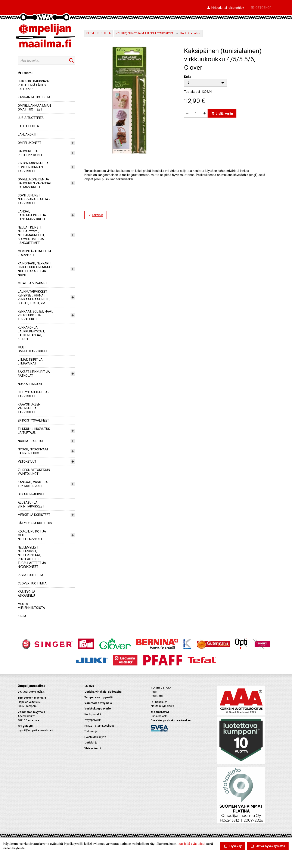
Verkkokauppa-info (97, 708)
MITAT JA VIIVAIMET (32, 283)
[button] (225, 8)
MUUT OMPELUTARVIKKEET (33, 349)
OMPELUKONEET (29, 143)
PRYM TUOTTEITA (30, 575)
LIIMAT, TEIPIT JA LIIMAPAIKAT (30, 361)
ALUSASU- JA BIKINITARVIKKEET (31, 504)
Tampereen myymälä (98, 697)
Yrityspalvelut (92, 719)
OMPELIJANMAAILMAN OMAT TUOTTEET (34, 107)
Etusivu (25, 73)
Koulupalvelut (92, 714)
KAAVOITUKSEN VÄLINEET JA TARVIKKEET (29, 408)
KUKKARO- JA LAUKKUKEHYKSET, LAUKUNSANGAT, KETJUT (31, 333)
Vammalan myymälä (98, 703)
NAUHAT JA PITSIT (31, 441)
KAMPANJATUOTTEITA (34, 97)
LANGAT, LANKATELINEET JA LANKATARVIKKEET (32, 215)
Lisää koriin (222, 113)
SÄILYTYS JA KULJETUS (35, 523)
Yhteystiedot (92, 748)
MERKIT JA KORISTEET (34, 515)
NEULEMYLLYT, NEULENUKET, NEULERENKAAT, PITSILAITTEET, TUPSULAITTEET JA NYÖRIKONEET (32, 557)
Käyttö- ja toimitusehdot (99, 725)
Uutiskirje (90, 742)
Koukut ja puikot (190, 33)
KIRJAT (23, 616)
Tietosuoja (90, 731)
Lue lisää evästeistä (191, 844)
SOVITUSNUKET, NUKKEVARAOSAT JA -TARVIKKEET (34, 199)
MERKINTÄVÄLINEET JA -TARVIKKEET (34, 253)
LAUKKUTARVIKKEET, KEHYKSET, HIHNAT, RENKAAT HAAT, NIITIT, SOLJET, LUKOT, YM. (34, 297)
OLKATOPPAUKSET (31, 494)
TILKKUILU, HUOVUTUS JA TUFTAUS (34, 431)
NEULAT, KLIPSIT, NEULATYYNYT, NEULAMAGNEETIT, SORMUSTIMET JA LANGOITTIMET (31, 235)
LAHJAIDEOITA (28, 126)
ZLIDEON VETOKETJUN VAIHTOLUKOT (34, 472)
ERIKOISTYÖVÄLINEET (33, 420)
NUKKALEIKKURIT (30, 384)
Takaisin (95, 215)
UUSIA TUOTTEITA (31, 118)
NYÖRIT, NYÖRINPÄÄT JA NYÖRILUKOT (33, 451)
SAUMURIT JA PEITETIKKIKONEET (31, 153)
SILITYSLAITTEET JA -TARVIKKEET (34, 394)
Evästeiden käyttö (95, 737)
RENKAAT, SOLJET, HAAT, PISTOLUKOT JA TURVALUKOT (35, 315)
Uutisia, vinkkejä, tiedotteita (103, 691)
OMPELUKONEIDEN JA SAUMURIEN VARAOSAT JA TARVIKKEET (35, 183)
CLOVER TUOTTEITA (32, 583)
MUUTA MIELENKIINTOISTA (31, 606)
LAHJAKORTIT (28, 134)
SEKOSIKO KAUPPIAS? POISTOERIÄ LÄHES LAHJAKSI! (34, 85)
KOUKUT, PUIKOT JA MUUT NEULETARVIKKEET (144, 33)
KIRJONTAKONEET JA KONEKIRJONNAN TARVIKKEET (33, 167)
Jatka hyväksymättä (267, 846)
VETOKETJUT (27, 461)
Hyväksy (233, 846)
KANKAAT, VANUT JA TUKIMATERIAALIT (33, 484)
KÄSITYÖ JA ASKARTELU (26, 593)
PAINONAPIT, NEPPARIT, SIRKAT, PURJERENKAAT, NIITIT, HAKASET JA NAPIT (35, 269)
